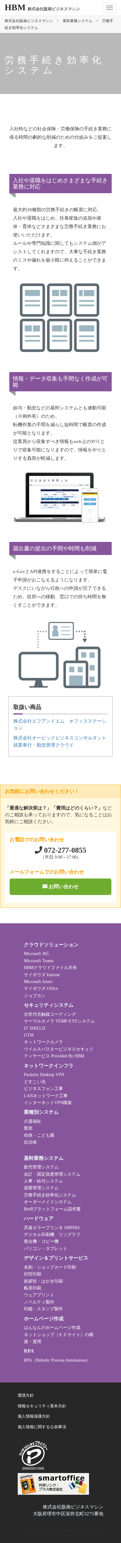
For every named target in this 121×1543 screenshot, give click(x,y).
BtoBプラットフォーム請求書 (52, 1209)
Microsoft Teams (38, 960)
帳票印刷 (32, 1288)
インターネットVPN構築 (48, 1102)
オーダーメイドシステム (48, 1202)
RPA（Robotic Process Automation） (57, 1360)
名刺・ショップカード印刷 (50, 1267)
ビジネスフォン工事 (43, 1088)
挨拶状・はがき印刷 (43, 1281)
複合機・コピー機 (41, 1241)
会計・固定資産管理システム (52, 1174)
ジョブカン (35, 995)
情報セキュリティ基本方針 (42, 1406)
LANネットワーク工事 (46, 1095)
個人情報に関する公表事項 (42, 1427)
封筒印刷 (32, 1274)
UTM (29, 1035)
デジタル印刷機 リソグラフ (52, 1234)
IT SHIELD (34, 1028)
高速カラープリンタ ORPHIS (52, 1227)
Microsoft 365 (36, 953)
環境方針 (26, 1395)
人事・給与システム (43, 1181)
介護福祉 (32, 1121)
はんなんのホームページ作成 (52, 1327)
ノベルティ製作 (39, 1302)
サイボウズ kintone (42, 974)
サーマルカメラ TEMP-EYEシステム (59, 1021)
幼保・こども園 (39, 1135)
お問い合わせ (62, 886)
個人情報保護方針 (34, 1416)
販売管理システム (41, 1167)
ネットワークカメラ (43, 1042)
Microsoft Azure (38, 981)
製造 (28, 1128)
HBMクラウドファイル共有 (50, 967)
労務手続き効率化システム (50, 1195)
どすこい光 (35, 1081)
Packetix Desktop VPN (44, 1074)
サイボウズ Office (41, 988)
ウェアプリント (39, 1295)
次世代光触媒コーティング (50, 1014)
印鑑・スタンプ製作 (43, 1309)
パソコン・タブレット (45, 1248)
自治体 (30, 1142)
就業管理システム (41, 1188)
